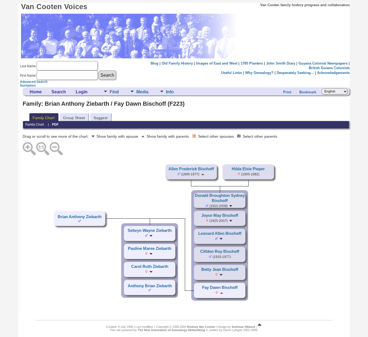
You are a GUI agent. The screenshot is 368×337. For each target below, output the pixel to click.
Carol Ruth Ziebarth (149, 266)
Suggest (100, 118)
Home (36, 92)
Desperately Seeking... (295, 73)
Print (287, 92)
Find (114, 92)
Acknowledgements (333, 73)
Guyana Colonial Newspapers (323, 63)
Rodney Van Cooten (201, 326)
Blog (154, 63)
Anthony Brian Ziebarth (150, 286)
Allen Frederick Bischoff (191, 169)
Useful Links (231, 73)
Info (170, 92)
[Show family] (231, 206)
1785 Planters (252, 63)
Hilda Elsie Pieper (248, 169)
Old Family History (177, 63)
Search (58, 92)
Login (82, 92)
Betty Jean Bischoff (219, 269)
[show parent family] (202, 174)
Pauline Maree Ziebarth (149, 248)
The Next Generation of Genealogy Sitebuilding (171, 330)
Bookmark (307, 92)
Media (142, 92)
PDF (55, 124)
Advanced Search (33, 82)
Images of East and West (216, 63)
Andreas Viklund (243, 326)
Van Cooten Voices (54, 7)
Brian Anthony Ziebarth (80, 217)
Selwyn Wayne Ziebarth (150, 230)
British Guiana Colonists (329, 68)
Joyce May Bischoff (219, 215)
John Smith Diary (280, 63)
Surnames (28, 85)
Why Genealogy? (259, 73)
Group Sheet (74, 118)
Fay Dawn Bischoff (220, 287)
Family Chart (43, 118)
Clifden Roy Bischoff (219, 251)
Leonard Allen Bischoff (219, 233)
